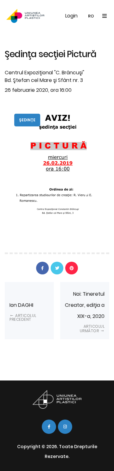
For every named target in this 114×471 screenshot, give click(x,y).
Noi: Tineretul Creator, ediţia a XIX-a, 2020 (84, 311)
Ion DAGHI (23, 311)
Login (71, 15)
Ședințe (27, 120)
